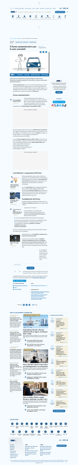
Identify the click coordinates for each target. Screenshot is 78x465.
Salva (26, 74)
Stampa (19, 74)
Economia (20, 12)
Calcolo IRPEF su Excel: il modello (30, 454)
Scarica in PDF (34, 74)
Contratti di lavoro (48, 8)
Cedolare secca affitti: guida (32, 446)
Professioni (37, 12)
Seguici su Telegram (20, 280)
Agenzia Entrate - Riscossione (22, 42)
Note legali (12, 447)
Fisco (15, 287)
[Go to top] (67, 461)
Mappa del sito (13, 457)
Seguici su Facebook (60, 102)
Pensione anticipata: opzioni (32, 450)
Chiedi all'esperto (60, 411)
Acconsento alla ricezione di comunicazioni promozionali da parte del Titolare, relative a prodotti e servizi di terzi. (35, 272)
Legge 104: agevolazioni (46, 452)
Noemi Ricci (41, 46)
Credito (33, 8)
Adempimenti (58, 381)
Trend (11, 8)
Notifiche (43, 74)
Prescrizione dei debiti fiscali (45, 454)
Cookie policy (13, 452)
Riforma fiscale (29, 349)
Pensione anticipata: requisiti (30, 448)
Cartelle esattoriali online (46, 447)
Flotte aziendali (33, 42)
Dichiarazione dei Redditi (19, 8)
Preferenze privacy (14, 454)
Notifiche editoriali (14, 455)
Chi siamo (12, 444)
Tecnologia (47, 12)
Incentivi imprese (28, 8)
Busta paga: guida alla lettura (45, 450)
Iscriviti (59, 92)
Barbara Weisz (64, 356)
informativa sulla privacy (40, 277)
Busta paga (42, 8)
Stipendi (37, 8)
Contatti (12, 449)
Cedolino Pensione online (46, 446)
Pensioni (54, 8)
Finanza (26, 12)
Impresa (32, 12)
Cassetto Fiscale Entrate (31, 452)
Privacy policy (13, 451)
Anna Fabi (65, 328)
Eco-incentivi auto (15, 362)
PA (42, 12)
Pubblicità (12, 446)
